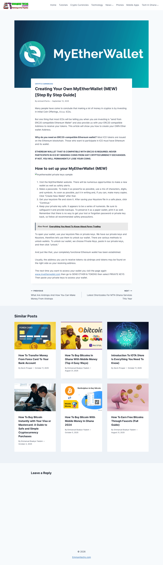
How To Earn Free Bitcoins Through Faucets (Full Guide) (127, 421)
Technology (97, 5)
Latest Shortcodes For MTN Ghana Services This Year (109, 295)
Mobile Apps (132, 5)
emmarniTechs (44, 101)
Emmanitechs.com (81, 557)
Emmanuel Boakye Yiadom (78, 368)
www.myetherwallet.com (47, 274)
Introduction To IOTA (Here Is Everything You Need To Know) (127, 359)
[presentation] (35, 335)
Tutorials (63, 5)
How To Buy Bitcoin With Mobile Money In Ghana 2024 (80, 421)
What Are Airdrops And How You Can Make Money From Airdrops (53, 295)
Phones (120, 5)
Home (53, 5)
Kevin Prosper (26, 368)
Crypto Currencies (79, 5)
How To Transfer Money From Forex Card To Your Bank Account (33, 359)
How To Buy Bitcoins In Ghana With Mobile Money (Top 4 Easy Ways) (81, 359)
